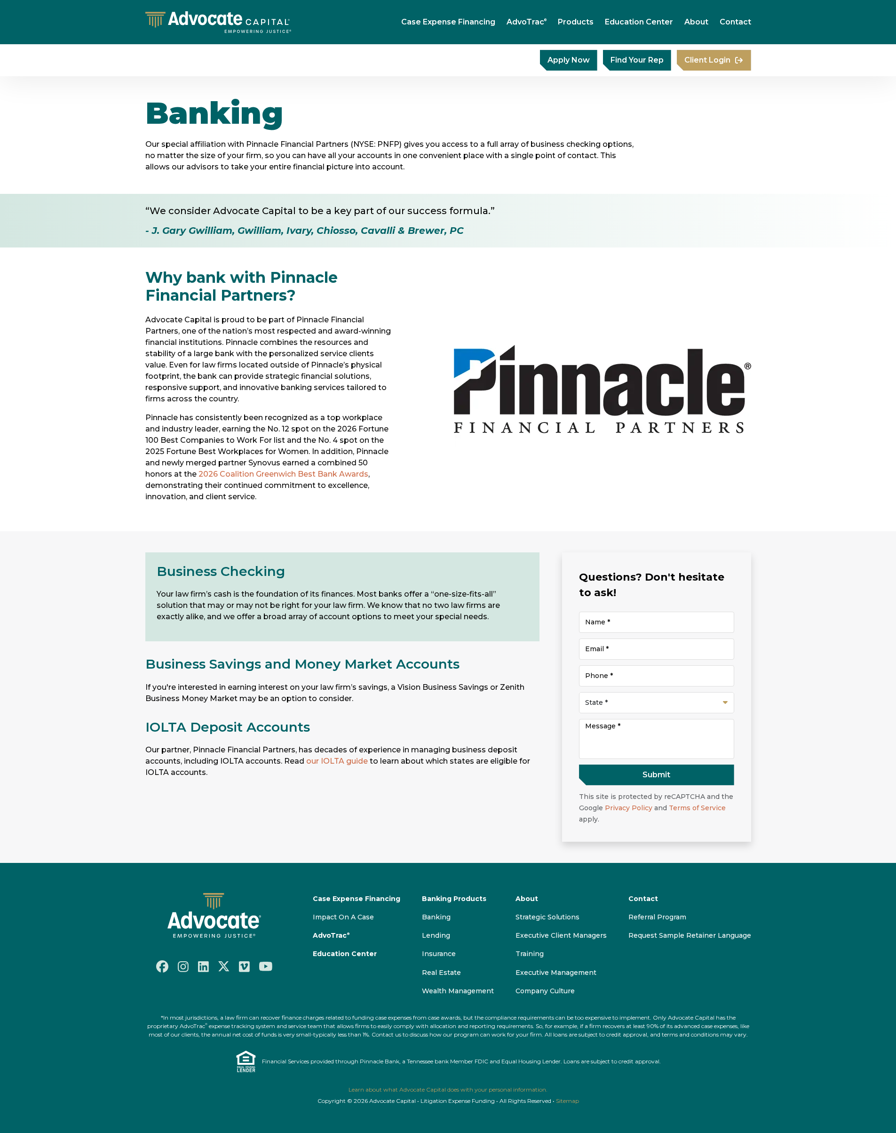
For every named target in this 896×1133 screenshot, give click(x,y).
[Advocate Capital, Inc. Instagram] (183, 966)
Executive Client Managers (561, 935)
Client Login (707, 60)
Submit (656, 774)
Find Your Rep (637, 60)
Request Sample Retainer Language (689, 935)
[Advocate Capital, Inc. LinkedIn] (203, 966)
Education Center (639, 21)
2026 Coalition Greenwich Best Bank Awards (283, 474)
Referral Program (657, 917)
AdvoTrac (527, 21)
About (696, 21)
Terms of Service (697, 808)
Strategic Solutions (547, 917)
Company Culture (545, 991)
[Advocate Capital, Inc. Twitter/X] (224, 966)
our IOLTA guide (338, 761)
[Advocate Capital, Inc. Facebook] (162, 966)
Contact (735, 21)
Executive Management (555, 972)
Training (529, 953)
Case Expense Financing (448, 21)
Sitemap (567, 1100)
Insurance (439, 953)
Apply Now (568, 60)
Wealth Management (458, 991)
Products (576, 21)
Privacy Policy (628, 808)
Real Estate (441, 972)
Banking (436, 917)
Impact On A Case (343, 917)
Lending (436, 935)
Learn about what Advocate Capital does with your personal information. (448, 1089)
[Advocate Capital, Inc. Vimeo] (244, 966)
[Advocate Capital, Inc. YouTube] (265, 966)
